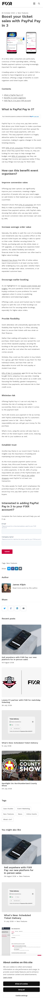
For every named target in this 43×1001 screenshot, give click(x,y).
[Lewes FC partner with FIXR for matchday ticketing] (21, 682)
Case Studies (8, 809)
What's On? (7, 819)
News (20, 814)
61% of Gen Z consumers (11, 373)
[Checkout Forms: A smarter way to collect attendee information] (21, 942)
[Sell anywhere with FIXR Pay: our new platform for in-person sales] (21, 639)
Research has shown (10, 260)
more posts (21, 588)
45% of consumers (19, 156)
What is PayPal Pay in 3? (13, 95)
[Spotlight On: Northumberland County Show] (21, 766)
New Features (23, 13)
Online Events (31, 814)
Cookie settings (21, 996)
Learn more (7, 977)
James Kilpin (19, 584)
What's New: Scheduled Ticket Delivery (20, 743)
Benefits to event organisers (15, 98)
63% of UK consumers (14, 148)
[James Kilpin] (6, 588)
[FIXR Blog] (9, 3)
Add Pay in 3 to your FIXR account (17, 100)
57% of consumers (26, 205)
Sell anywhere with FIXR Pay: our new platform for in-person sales (19, 658)
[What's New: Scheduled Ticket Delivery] (21, 725)
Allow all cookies (21, 984)
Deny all (21, 990)
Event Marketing (23, 809)
